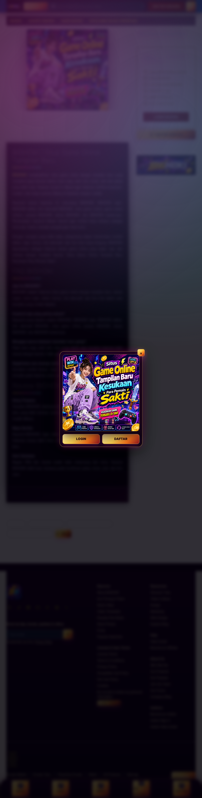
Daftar (120, 439)
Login (81, 439)
